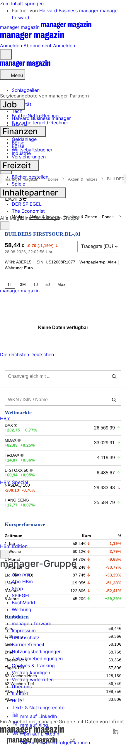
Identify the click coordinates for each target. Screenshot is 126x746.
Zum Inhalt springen (22, 3)
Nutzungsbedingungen (37, 651)
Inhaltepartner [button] (31, 193)
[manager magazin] (25, 66)
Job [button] (10, 104)
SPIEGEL (21, 595)
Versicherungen (29, 157)
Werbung (21, 609)
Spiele (18, 184)
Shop (17, 588)
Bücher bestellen (30, 177)
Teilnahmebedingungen (37, 658)
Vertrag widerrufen (33, 679)
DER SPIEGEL (27, 204)
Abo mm (21, 574)
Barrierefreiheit (28, 644)
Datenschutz (26, 637)
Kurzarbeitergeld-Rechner (40, 122)
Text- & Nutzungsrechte (38, 707)
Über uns (22, 686)
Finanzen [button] (21, 131)
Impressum (24, 630)
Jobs (17, 616)
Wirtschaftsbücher (32, 150)
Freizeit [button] (17, 165)
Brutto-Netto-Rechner (36, 115)
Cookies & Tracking (33, 665)
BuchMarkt (23, 602)
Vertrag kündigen (31, 672)
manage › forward (32, 623)
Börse (18, 143)
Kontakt (20, 693)
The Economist (28, 211)
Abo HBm (22, 581)
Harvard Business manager (69, 10)
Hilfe (17, 700)
